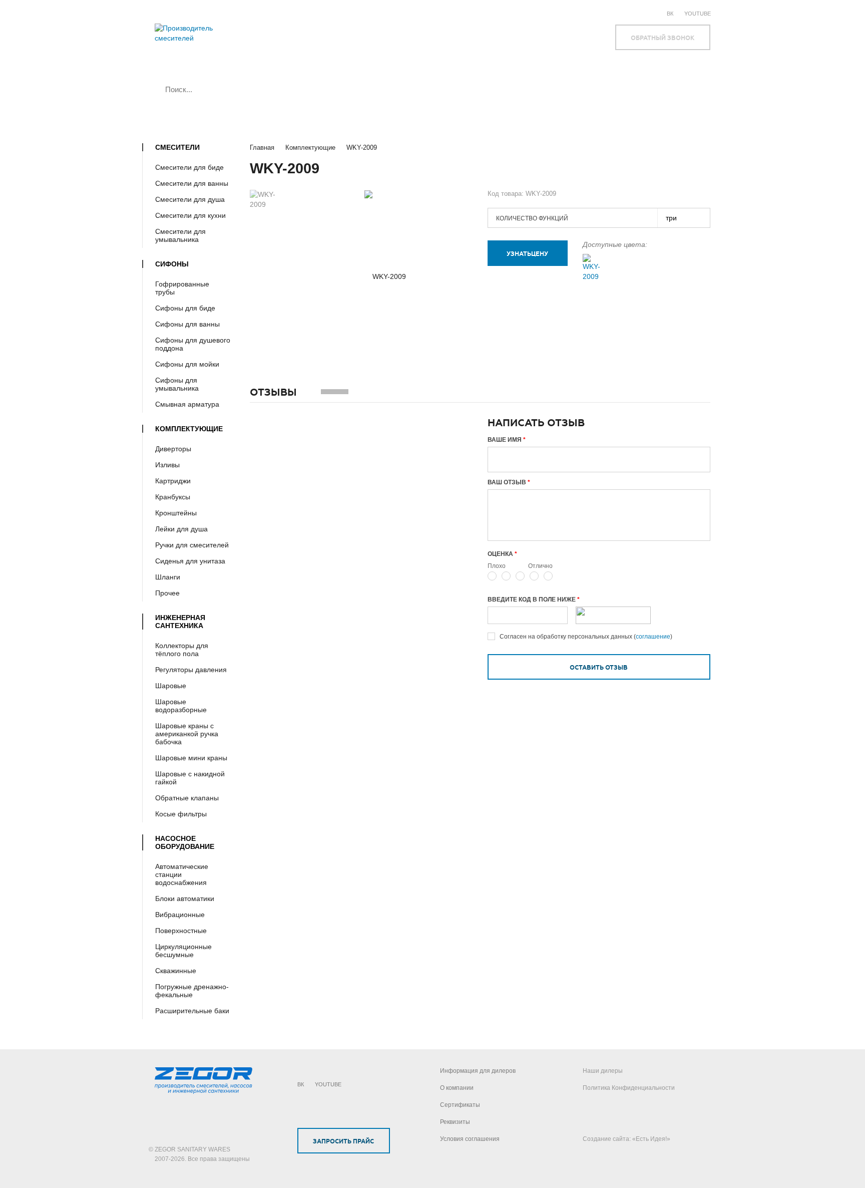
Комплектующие (310, 147)
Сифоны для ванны (187, 324)
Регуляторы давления (191, 670)
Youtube (697, 14)
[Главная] (203, 38)
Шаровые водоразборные (181, 706)
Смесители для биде (189, 167)
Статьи (471, 13)
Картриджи (173, 481)
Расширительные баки (192, 1011)
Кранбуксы (172, 497)
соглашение (653, 636)
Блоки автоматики (184, 899)
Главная (262, 147)
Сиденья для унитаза (190, 561)
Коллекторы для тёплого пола (181, 650)
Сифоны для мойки (187, 364)
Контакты (510, 13)
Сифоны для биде (185, 308)
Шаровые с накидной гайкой (190, 778)
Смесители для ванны (191, 183)
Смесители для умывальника (180, 235)
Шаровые (170, 686)
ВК (670, 14)
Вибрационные (180, 915)
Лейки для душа (181, 529)
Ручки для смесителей (192, 545)
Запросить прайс (343, 1141)
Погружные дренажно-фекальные (192, 991)
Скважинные (175, 971)
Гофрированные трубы (182, 288)
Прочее (167, 593)
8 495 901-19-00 (353, 43)
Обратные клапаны (187, 798)
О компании (317, 13)
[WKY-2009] (591, 267)
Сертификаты (460, 1104)
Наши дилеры (603, 1070)
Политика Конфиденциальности (629, 1087)
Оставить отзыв (599, 667)
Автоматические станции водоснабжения (181, 874)
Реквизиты (455, 1121)
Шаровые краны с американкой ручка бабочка (186, 734)
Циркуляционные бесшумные (183, 951)
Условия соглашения (470, 1138)
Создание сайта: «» (626, 1138)
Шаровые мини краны (191, 758)
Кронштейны (176, 513)
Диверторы (173, 449)
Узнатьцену (527, 253)
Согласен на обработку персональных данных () (586, 636)
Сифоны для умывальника (177, 384)
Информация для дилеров (478, 1070)
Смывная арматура (187, 404)
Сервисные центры (382, 13)
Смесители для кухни (190, 215)
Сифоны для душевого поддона (192, 344)
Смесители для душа (190, 199)
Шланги (167, 577)
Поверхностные (181, 931)
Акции (437, 13)
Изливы (167, 465)
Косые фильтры (181, 814)
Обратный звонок (662, 38)
